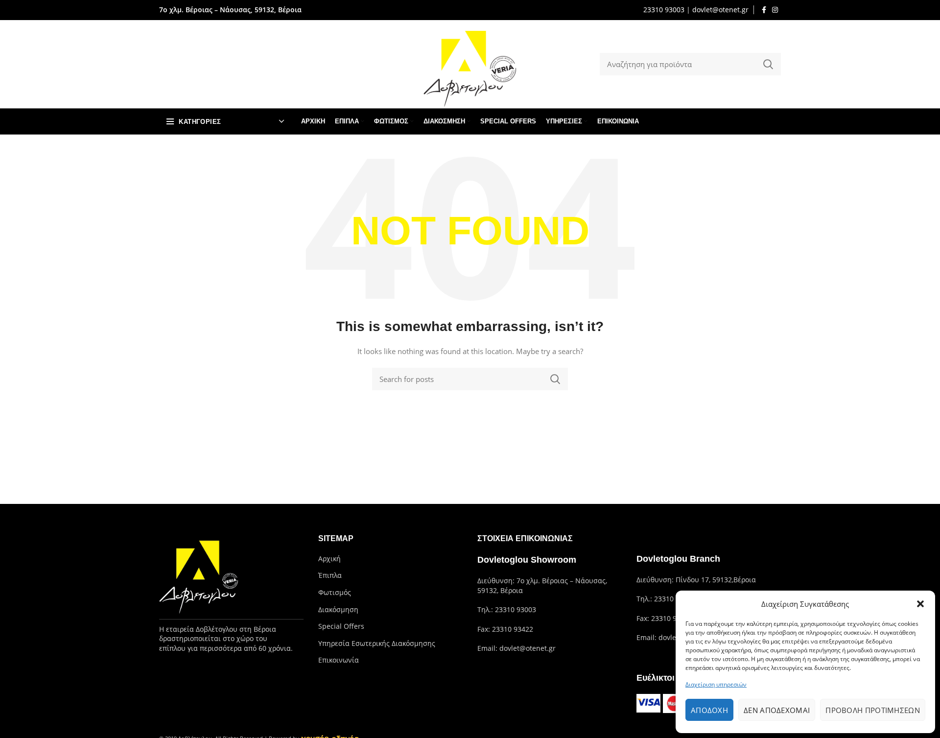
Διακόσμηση (338, 609)
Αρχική (329, 558)
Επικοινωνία (338, 660)
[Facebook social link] (764, 9)
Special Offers (341, 626)
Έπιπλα (330, 575)
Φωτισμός (334, 592)
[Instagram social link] (775, 9)
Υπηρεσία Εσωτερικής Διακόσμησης (376, 643)
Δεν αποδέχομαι (777, 710)
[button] (920, 604)
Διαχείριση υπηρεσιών (716, 684)
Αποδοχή (709, 710)
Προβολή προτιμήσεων (872, 710)
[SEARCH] (767, 64)
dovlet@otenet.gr (720, 9)
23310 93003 (663, 9)
